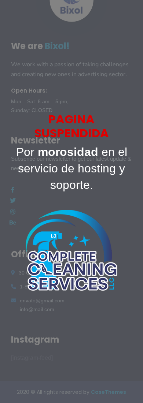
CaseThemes (108, 392)
